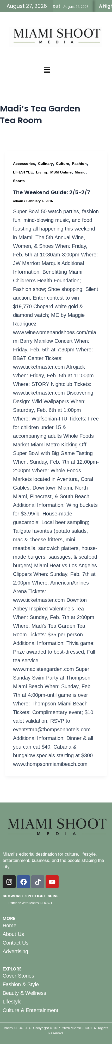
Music (80, 172)
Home (9, 925)
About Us (13, 934)
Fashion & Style (21, 984)
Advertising (15, 951)
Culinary (45, 163)
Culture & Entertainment (30, 1010)
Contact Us (15, 943)
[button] (47, 70)
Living (41, 172)
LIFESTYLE (23, 172)
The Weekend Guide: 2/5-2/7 (51, 192)
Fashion (79, 163)
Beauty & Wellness (24, 993)
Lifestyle (12, 1001)
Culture (62, 163)
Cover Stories (18, 976)
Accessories (24, 163)
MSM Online (61, 172)
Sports (19, 181)
